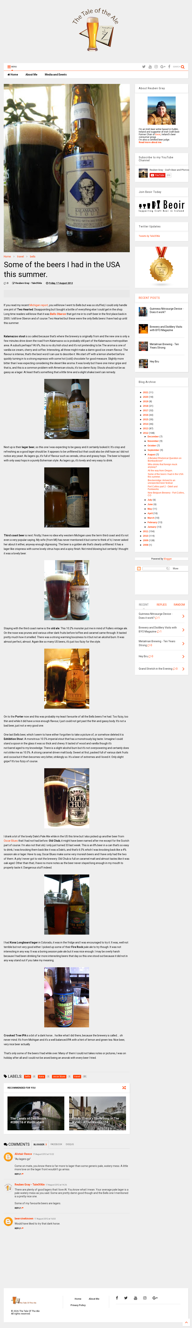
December (153, 436)
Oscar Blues (11, 840)
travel (20, 256)
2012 (146, 433)
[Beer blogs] (161, 286)
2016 (146, 415)
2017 (146, 410)
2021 (146, 392)
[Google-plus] (162, 66)
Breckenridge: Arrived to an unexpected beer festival (161, 481)
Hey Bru (154, 361)
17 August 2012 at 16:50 (45, 1219)
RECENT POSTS (149, 297)
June (150, 504)
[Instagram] (156, 66)
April (150, 513)
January (152, 527)
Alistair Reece (23, 1153)
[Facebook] (169, 66)
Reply (18, 1174)
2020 (146, 397)
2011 (146, 531)
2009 (146, 540)
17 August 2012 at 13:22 (43, 1154)
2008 (146, 545)
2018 (146, 406)
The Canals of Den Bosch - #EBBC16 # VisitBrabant (29, 1120)
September (154, 450)
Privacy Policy (78, 1305)
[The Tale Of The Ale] (96, 58)
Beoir (157, 134)
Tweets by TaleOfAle (149, 236)
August (152, 454)
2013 (146, 428)
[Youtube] (150, 66)
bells (32, 256)
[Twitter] (144, 66)
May (150, 509)
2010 (146, 536)
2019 (146, 401)
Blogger (168, 559)
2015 (146, 419)
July (150, 500)
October (152, 445)
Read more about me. (150, 142)
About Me (31, 74)
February (153, 522)
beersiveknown (24, 1218)
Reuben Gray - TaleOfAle (30, 1184)
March (151, 518)
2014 (146, 424)
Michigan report (38, 305)
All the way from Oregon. (160, 470)
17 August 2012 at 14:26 (56, 1185)
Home (14, 74)
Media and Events (56, 74)
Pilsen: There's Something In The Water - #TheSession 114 (95, 1120)
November (153, 441)
